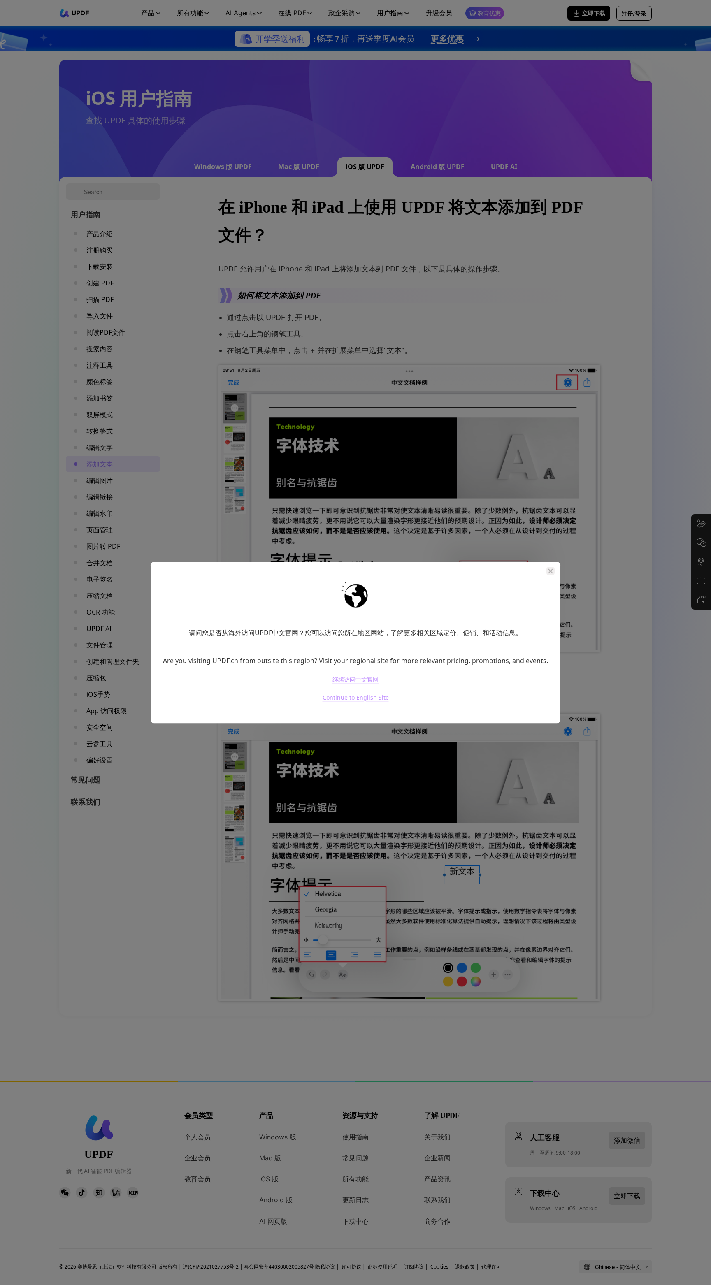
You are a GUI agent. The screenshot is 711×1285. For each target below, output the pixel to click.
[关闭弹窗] (550, 571)
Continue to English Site (356, 697)
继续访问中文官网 (355, 679)
